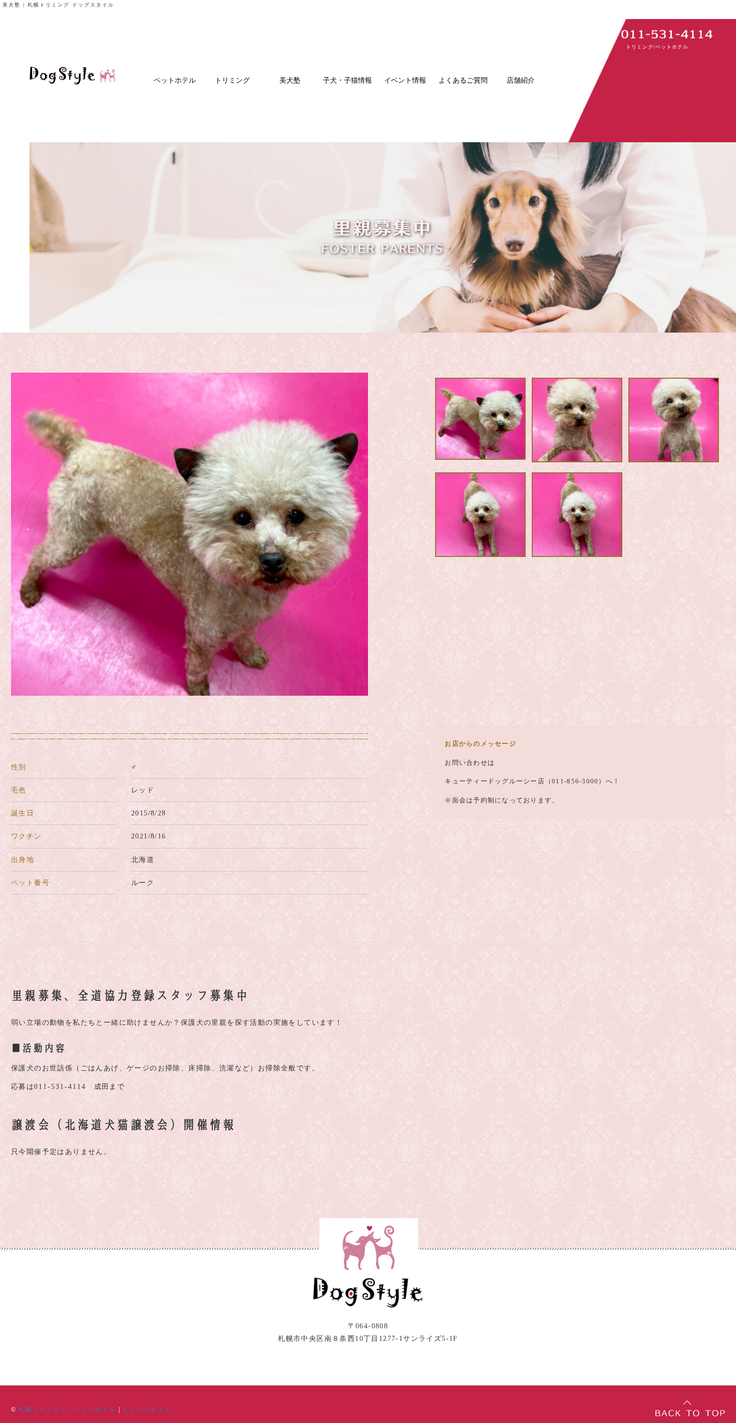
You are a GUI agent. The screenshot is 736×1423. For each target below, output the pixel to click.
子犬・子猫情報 (347, 80)
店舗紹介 (521, 80)
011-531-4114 (60, 1086)
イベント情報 (405, 80)
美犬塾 (289, 80)
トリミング (232, 80)
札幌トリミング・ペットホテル (67, 1409)
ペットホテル (175, 80)
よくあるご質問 (463, 80)
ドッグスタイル (146, 1409)
